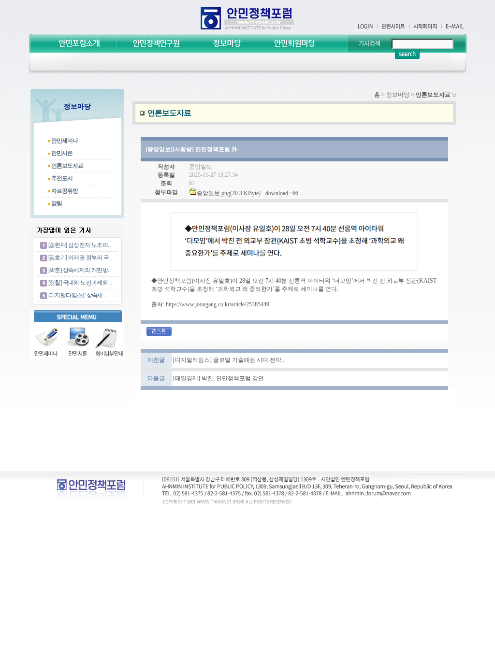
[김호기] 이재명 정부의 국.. (80, 257)
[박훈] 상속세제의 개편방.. (79, 270)
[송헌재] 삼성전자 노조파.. (79, 245)
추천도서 (62, 178)
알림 (56, 203)
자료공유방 (64, 190)
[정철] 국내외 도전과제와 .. (80, 282)
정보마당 (397, 94)
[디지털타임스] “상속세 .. (77, 295)
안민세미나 (64, 140)
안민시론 (62, 153)
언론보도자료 (67, 165)
